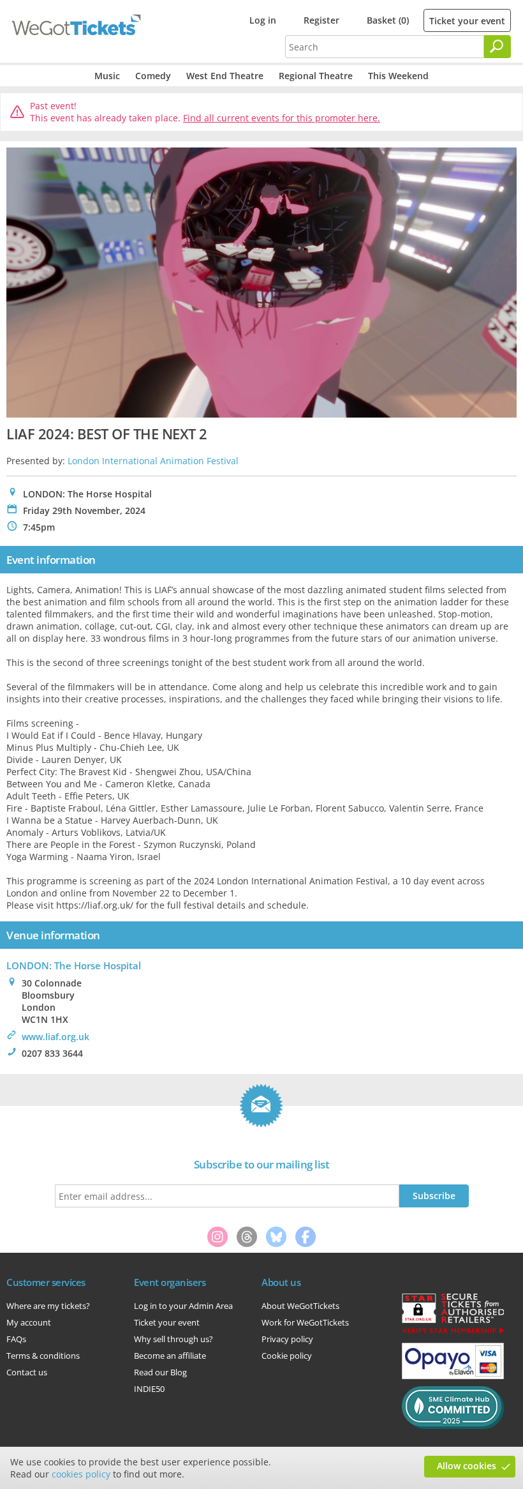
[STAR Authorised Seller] (453, 1332)
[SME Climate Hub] (453, 1426)
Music (107, 76)
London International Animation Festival (153, 461)
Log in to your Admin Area (183, 1305)
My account (28, 1322)
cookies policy (81, 1474)
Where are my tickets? (48, 1305)
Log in (262, 20)
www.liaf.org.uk (55, 1037)
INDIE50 (149, 1389)
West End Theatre (224, 76)
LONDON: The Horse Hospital (73, 965)
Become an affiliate (170, 1355)
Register (321, 20)
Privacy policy (287, 1339)
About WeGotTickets (300, 1305)
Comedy (153, 76)
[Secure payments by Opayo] (453, 1376)
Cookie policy (287, 1355)
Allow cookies (466, 1466)
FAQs (16, 1339)
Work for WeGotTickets (305, 1322)
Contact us (26, 1372)
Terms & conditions (43, 1355)
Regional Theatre (316, 76)
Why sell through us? (173, 1339)
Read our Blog (160, 1372)
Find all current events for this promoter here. (281, 118)
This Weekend (398, 76)
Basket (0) (388, 20)
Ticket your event (467, 21)
